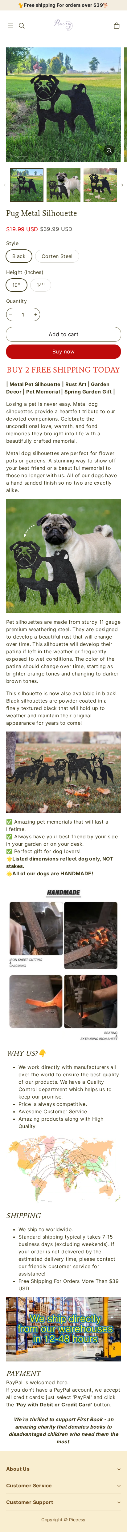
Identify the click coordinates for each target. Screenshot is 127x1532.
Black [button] (19, 256)
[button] (10, 26)
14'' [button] (41, 285)
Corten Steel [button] (57, 256)
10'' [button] (16, 285)
